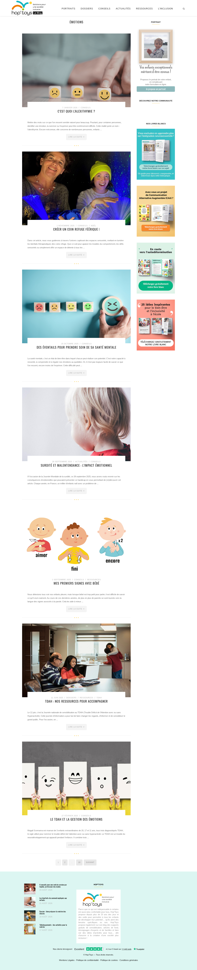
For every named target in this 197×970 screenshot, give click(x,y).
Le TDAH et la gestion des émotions (76, 819)
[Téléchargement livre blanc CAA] (156, 211)
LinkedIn (159, 109)
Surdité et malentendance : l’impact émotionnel (76, 465)
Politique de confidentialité (87, 960)
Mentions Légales (67, 960)
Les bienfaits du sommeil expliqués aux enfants (53, 899)
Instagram (146, 109)
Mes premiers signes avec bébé (76, 583)
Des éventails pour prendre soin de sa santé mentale (76, 347)
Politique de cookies (109, 960)
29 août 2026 (45, 890)
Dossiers (87, 9)
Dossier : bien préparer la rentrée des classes (52, 912)
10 (79, 862)
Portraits (68, 9)
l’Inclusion (165, 9)
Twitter (171, 109)
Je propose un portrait (156, 89)
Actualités (123, 9)
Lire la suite (75, 137)
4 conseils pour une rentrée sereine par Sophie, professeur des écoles (53, 886)
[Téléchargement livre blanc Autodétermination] (156, 268)
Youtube (165, 109)
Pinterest (152, 109)
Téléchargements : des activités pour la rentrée (53, 926)
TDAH (99, 698)
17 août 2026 (45, 930)
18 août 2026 (45, 917)
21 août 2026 (45, 903)
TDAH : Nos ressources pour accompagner (76, 701)
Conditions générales (129, 960)
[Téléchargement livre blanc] (156, 154)
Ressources (144, 9)
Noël (93, 226)
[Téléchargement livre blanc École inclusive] (156, 325)
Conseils (104, 9)
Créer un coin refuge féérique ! (76, 229)
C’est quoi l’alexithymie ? (76, 111)
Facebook (140, 109)
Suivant (90, 862)
